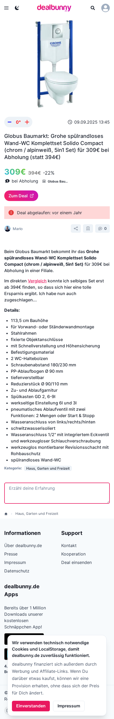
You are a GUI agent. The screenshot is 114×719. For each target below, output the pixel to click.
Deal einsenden (76, 562)
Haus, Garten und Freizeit (36, 513)
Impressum (69, 705)
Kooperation (73, 554)
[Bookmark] (88, 228)
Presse (10, 554)
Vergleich (37, 280)
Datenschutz (16, 570)
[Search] (92, 8)
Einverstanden (31, 705)
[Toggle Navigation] (6, 8)
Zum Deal (18, 195)
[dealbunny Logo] (56, 8)
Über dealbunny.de (23, 545)
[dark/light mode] (17, 8)
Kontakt (69, 545)
